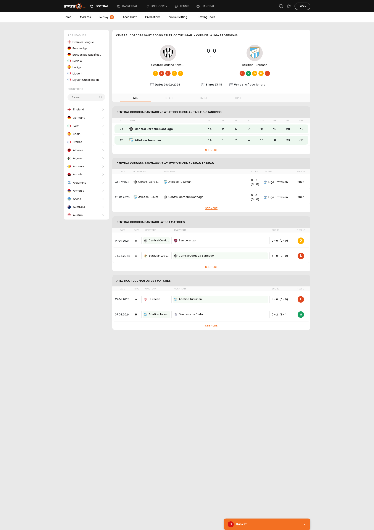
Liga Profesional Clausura (279, 182)
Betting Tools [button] (206, 17)
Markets (85, 17)
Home (67, 17)
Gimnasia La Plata (191, 314)
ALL (135, 98)
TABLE (204, 98)
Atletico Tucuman (254, 65)
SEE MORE (211, 150)
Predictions (153, 17)
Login (302, 6)
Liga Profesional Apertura (279, 197)
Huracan (154, 299)
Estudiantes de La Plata (159, 255)
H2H (238, 98)
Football (102, 6)
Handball (209, 6)
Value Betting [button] (178, 17)
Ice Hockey (160, 6)
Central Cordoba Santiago (169, 65)
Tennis (184, 6)
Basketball (130, 6)
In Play (106, 17)
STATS (170, 98)
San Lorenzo (187, 240)
